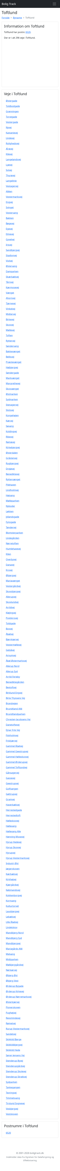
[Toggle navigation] (54, 4)
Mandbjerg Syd (14, 938)
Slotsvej (10, 410)
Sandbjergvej (13, 250)
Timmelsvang (13, 1098)
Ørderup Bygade (14, 986)
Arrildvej (10, 607)
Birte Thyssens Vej (15, 698)
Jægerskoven (13, 868)
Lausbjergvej (12, 911)
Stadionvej (11, 255)
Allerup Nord (12, 666)
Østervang (11, 266)
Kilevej (9, 154)
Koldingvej (11, 431)
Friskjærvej (11, 740)
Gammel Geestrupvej (17, 751)
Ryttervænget (13, 479)
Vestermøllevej (13, 644)
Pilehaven (11, 484)
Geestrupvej (12, 783)
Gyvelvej (10, 239)
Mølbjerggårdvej (14, 964)
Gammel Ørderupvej (16, 762)
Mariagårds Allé (14, 948)
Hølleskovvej (12, 820)
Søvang (10, 426)
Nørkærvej (11, 970)
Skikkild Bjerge (13, 1039)
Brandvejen (12, 703)
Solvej (9, 170)
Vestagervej (12, 186)
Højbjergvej (12, 367)
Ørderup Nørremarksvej (19, 996)
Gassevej (10, 778)
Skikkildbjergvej (14, 1044)
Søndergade (12, 372)
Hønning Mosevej (15, 836)
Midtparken (12, 959)
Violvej (9, 260)
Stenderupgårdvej (15, 1066)
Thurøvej (10, 175)
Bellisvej (10, 356)
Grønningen (12, 111)
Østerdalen (12, 452)
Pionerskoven (13, 1007)
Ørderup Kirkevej (15, 991)
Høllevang (11, 826)
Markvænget (12, 378)
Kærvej (9, 420)
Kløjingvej (11, 612)
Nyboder (10, 506)
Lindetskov (11, 927)
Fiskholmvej (12, 735)
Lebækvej (11, 916)
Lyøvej (9, 164)
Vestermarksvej (14, 196)
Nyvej (9, 127)
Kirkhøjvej (11, 879)
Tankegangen (13, 1087)
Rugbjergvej (12, 463)
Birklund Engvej (14, 692)
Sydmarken (12, 399)
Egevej (9, 228)
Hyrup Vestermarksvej (17, 858)
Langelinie (11, 180)
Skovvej (10, 324)
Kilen (8, 554)
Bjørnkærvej (12, 639)
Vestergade (12, 122)
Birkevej (10, 319)
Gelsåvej (10, 650)
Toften (9, 335)
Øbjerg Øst (12, 975)
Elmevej (10, 234)
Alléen (9, 191)
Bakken (10, 218)
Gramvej (10, 799)
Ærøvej (9, 148)
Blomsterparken (14, 532)
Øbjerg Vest (12, 980)
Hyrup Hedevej (13, 842)
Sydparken (11, 1082)
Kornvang (11, 900)
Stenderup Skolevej (16, 1071)
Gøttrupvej (11, 794)
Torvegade (11, 116)
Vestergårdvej (13, 586)
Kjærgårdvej (12, 884)
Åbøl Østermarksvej (16, 660)
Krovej (9, 570)
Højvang (10, 495)
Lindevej (10, 138)
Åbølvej (10, 634)
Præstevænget (13, 362)
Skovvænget (12, 388)
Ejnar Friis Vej (13, 730)
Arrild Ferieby (13, 676)
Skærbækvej (12, 276)
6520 (28, 32)
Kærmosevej (12, 287)
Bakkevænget (13, 351)
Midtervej (11, 314)
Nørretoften (12, 543)
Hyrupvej (10, 852)
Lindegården (12, 538)
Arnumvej (11, 655)
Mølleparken (12, 500)
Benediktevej (12, 474)
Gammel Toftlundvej (16, 767)
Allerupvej (11, 596)
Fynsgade (11, 522)
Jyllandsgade (12, 516)
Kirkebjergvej (13, 447)
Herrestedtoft (13, 815)
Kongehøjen (12, 415)
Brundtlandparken (15, 714)
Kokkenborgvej (14, 895)
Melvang (10, 954)
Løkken (10, 511)
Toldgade (11, 623)
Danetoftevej (13, 724)
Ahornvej (10, 298)
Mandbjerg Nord (15, 932)
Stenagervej (12, 404)
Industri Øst (12, 863)
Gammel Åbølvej (14, 746)
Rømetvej (11, 1023)
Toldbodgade (13, 106)
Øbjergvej (11, 575)
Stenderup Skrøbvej (16, 1076)
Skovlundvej (12, 602)
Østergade (11, 100)
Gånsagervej (12, 772)
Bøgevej (10, 223)
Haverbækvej (13, 804)
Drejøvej (10, 468)
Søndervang (12, 346)
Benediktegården (15, 682)
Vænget (10, 292)
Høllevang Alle (13, 831)
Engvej (9, 202)
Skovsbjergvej (13, 591)
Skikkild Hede (13, 1050)
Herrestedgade (14, 810)
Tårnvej (10, 282)
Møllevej (10, 330)
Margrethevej (13, 383)
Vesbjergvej (12, 1108)
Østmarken (12, 394)
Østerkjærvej (13, 1002)
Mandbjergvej (13, 943)
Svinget (10, 207)
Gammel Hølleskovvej (17, 756)
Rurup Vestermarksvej (17, 1028)
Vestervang (12, 212)
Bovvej (9, 628)
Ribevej (9, 436)
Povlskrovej (12, 618)
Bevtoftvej (11, 687)
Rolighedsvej (12, 143)
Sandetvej (11, 1034)
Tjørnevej (11, 303)
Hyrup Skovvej (13, 847)
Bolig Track (9, 4)
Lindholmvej (12, 490)
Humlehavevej (13, 548)
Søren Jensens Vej (15, 1055)
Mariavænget (13, 580)
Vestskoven (12, 1114)
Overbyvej (11, 559)
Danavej (10, 564)
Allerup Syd (12, 671)
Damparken (12, 271)
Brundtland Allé (14, 708)
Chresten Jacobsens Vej (18, 719)
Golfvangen (12, 788)
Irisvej (9, 244)
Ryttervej (10, 340)
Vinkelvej (10, 308)
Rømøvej (10, 442)
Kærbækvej (12, 874)
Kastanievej (12, 132)
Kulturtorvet (12, 906)
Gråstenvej (11, 458)
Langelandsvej (13, 159)
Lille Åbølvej (12, 922)
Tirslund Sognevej (15, 1103)
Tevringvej (11, 1092)
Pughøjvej (11, 1012)
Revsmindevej (13, 1018)
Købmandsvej (13, 890)
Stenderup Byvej (14, 1060)
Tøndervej (11, 527)
